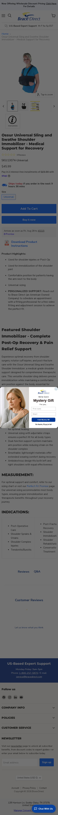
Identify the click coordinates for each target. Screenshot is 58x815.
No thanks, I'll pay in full (43, 424)
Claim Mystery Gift (43, 419)
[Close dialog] (56, 389)
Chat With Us (46, 808)
